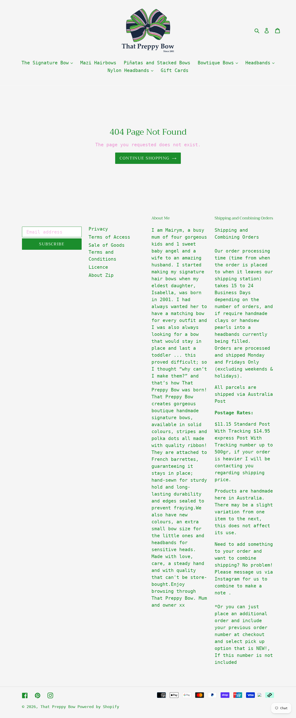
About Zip (101, 275)
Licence (98, 267)
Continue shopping (144, 158)
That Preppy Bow (58, 706)
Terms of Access (109, 237)
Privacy (98, 229)
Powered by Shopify (98, 706)
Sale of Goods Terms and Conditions (107, 252)
